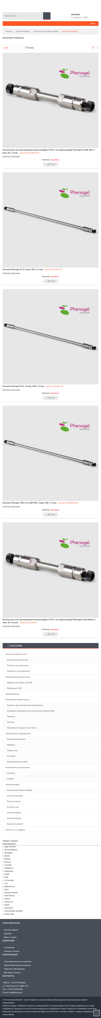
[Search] (46, 16)
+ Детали (50, 164)
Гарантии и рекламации (14, 969)
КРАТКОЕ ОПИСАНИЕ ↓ (12, 157)
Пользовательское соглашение (17, 961)
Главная (8, 31)
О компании (9, 947)
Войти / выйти (10, 937)
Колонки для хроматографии (46, 31)
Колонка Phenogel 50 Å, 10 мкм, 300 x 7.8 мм (23, 386)
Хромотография (23, 31)
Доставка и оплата (12, 972)
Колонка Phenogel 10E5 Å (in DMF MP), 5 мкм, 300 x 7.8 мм (30, 503)
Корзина (75, 14)
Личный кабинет (11, 930)
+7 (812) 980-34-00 (15, 989)
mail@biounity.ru (15, 992)
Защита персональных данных (17, 965)
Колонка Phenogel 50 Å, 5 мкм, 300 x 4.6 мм (23, 269)
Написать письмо (11, 951)
